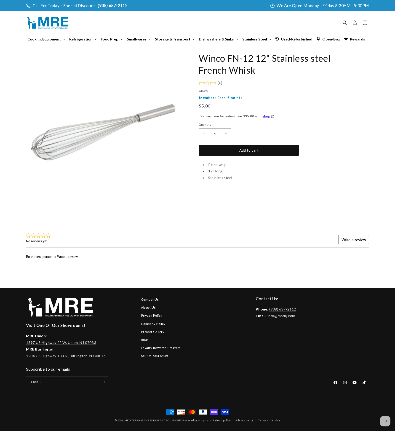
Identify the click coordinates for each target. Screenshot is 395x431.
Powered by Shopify (195, 420)
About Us (148, 307)
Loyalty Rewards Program (161, 348)
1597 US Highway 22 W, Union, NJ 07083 (61, 342)
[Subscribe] (103, 382)
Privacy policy (244, 420)
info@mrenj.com (281, 315)
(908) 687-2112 (112, 5)
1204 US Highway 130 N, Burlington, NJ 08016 (66, 355)
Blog (144, 340)
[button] (345, 23)
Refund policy (222, 420)
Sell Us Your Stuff (154, 356)
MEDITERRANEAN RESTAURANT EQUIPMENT (153, 420)
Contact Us (150, 299)
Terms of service (269, 420)
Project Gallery (152, 332)
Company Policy (153, 324)
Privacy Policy (151, 315)
